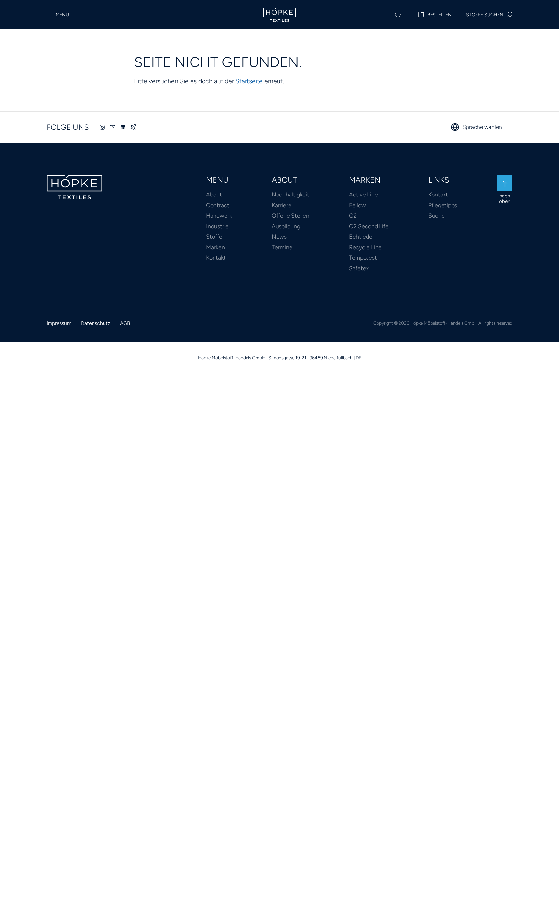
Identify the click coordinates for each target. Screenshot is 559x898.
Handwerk (219, 215)
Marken (215, 247)
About (214, 194)
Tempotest (363, 257)
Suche (436, 215)
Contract (217, 205)
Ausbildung (286, 226)
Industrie (217, 226)
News (279, 236)
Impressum (59, 323)
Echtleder (361, 236)
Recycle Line (365, 247)
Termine (282, 247)
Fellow (357, 205)
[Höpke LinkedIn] (122, 127)
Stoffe (214, 236)
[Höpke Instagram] (102, 127)
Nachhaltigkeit (290, 194)
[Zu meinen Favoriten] (398, 13)
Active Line (363, 194)
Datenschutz (95, 323)
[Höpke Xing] (133, 127)
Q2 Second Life (369, 226)
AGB (125, 323)
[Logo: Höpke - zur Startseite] (279, 15)
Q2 (353, 215)
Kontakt (216, 257)
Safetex (359, 268)
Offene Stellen (290, 215)
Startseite (249, 81)
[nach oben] (504, 183)
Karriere (281, 205)
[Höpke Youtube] (112, 127)
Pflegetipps (442, 205)
